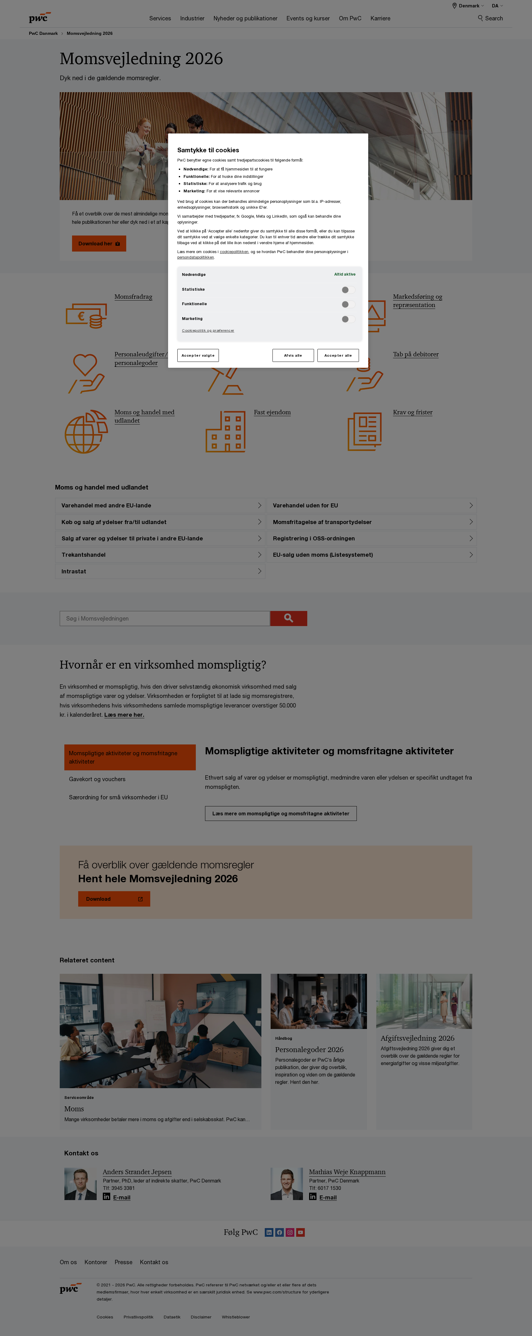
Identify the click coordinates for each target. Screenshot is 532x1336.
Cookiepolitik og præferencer (208, 330)
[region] (268, 250)
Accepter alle (338, 355)
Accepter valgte (198, 355)
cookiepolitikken (234, 251)
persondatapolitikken (195, 257)
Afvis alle (293, 355)
